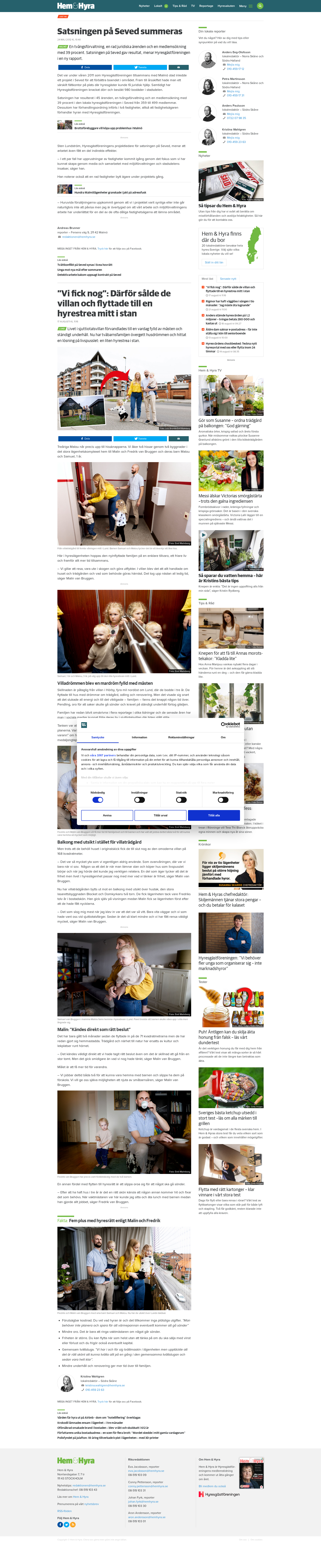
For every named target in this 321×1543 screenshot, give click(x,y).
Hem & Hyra (80, 1497)
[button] (161, 6)
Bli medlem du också (212, 1486)
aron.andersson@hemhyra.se (147, 1517)
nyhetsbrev (91, 1504)
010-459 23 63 (94, 1390)
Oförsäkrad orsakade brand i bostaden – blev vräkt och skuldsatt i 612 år (103, 1427)
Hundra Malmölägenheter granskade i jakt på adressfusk (110, 192)
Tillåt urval (160, 815)
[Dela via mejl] (179, 67)
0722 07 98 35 (236, 118)
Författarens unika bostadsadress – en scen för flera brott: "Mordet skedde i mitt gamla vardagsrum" (121, 1432)
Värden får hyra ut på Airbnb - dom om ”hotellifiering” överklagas (98, 1417)
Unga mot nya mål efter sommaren (79, 269)
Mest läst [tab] (207, 279)
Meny (243, 6)
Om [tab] (223, 737)
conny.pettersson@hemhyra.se (148, 1486)
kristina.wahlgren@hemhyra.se (105, 1385)
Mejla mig (233, 65)
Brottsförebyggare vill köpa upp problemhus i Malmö (108, 128)
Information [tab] (139, 737)
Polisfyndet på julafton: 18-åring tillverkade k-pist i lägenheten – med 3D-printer (108, 1437)
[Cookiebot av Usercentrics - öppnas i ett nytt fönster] (223, 725)
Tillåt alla (214, 815)
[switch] (139, 800)
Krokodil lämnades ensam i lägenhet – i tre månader (90, 1422)
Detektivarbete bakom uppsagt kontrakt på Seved (89, 274)
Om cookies (256, 1539)
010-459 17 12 (235, 69)
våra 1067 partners (103, 755)
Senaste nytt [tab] (228, 279)
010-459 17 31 (235, 95)
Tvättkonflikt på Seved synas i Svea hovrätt (84, 264)
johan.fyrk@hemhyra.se (143, 1502)
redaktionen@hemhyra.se (78, 237)
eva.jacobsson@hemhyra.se (146, 1471)
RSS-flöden (64, 1511)
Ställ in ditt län (214, 262)
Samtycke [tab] (97, 737)
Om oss (243, 1539)
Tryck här (103, 248)
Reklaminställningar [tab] (181, 737)
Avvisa (107, 815)
